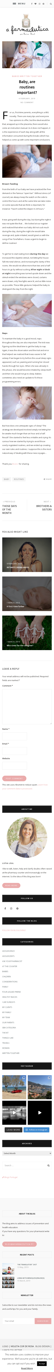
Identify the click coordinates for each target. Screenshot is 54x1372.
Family (5, 987)
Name (5, 729)
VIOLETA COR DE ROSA (22, 1346)
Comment (7, 685)
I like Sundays (8, 1002)
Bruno (15, 463)
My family (6, 1012)
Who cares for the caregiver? (20, 645)
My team (6, 1017)
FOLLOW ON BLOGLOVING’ (14, 930)
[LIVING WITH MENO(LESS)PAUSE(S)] (8, 1287)
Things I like (7, 1038)
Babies (16, 76)
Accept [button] (42, 1363)
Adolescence (8, 951)
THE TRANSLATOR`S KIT (27, 1264)
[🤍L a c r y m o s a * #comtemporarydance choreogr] (40, 1113)
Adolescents (8, 956)
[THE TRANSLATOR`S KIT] (8, 1273)
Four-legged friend (11, 992)
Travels (5, 1043)
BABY (6, 479)
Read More (27, 1368)
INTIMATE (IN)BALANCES (18, 567)
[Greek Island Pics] (14, 1087)
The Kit (5, 1032)
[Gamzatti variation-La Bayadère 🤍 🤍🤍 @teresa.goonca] (14, 1113)
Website (6, 758)
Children (6, 976)
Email (5, 743)
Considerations (9, 981)
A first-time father (15, 606)
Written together (31, 76)
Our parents (8, 1022)
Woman (5, 1048)
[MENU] (14, 3)
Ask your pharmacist (12, 961)
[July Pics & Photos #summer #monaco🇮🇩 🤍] (40, 1087)
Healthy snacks (9, 997)
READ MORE (11, 885)
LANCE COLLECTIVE (12, 1350)
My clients (7, 1007)
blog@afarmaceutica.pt (19, 1244)
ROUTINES (19, 479)
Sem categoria (9, 1027)
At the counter (9, 966)
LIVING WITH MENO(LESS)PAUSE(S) (31, 1278)
